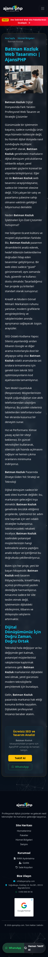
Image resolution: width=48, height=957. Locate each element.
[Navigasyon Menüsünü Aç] (42, 8)
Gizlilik (25, 862)
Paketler (24, 835)
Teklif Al (20, 758)
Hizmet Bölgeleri (26, 38)
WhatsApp (22, 767)
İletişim (24, 844)
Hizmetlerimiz (24, 830)
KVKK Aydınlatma (25, 858)
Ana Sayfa (10, 38)
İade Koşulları (25, 867)
